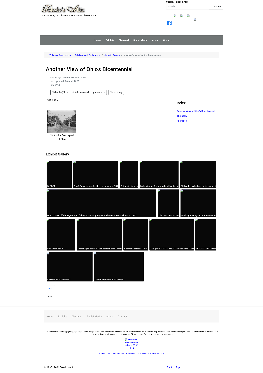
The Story (182, 115)
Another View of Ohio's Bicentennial (196, 111)
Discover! (77, 316)
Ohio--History (116, 92)
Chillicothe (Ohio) (60, 92)
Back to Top (173, 367)
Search (217, 6)
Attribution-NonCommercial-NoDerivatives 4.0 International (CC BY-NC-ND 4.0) (131, 353)
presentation (99, 92)
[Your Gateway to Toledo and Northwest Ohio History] (63, 6)
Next (50, 288)
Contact (122, 316)
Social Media (94, 316)
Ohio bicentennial (80, 92)
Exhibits (62, 316)
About (109, 316)
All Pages (182, 120)
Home (49, 316)
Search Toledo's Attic (177, 1)
